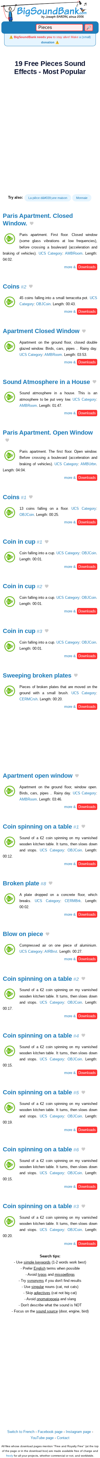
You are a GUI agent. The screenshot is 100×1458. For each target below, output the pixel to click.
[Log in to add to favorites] (31, 224)
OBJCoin (43, 304)
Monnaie (82, 198)
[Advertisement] (50, 135)
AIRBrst (50, 951)
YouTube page (42, 1438)
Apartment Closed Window (41, 330)
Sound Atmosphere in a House (46, 381)
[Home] (50, 10)
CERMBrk (73, 901)
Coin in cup (22, 541)
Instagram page (78, 1432)
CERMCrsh (28, 699)
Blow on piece (23, 933)
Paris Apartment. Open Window (48, 432)
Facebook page (50, 1432)
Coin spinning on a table (41, 826)
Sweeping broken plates (37, 675)
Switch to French (20, 1432)
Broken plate (24, 883)
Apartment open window (37, 775)
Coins (14, 286)
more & (80, 267)
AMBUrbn (88, 464)
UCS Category (50, 253)
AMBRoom (73, 253)
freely (9, 1455)
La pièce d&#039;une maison (47, 198)
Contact (63, 1438)
